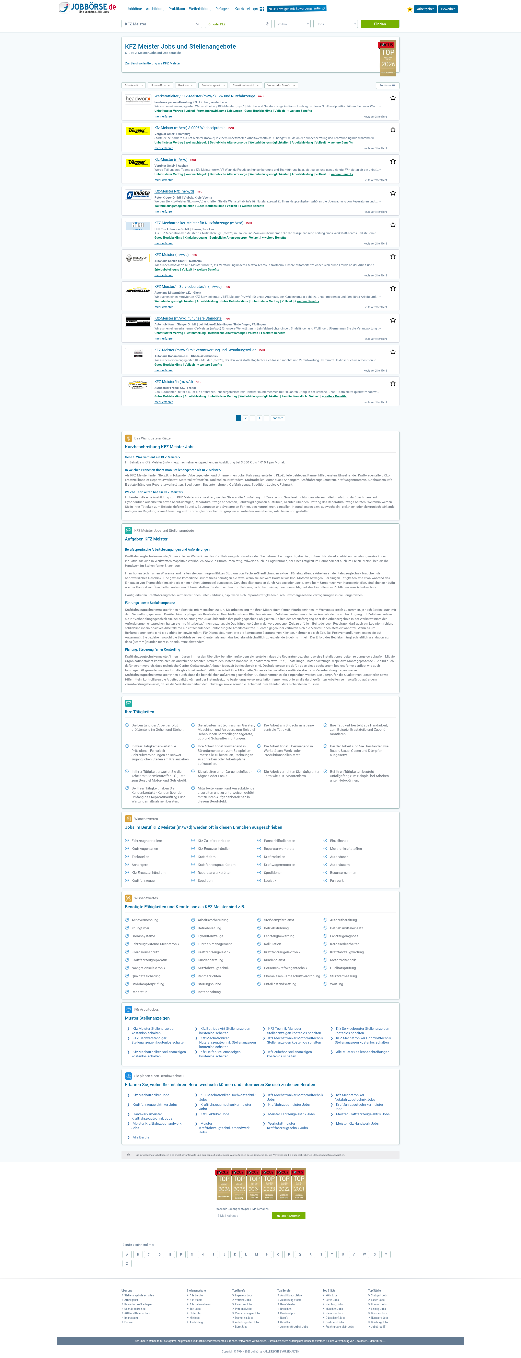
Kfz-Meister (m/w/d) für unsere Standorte (188, 318)
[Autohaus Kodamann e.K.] (138, 353)
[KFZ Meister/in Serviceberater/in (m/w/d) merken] (393, 288)
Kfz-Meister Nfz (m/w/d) (174, 191)
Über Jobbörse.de (135, 1309)
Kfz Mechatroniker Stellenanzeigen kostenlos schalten (158, 1054)
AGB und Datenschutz (137, 1313)
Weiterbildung (200, 8)
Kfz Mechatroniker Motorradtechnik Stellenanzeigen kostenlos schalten (295, 1040)
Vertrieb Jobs (243, 1300)
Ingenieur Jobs (244, 1295)
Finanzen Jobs (243, 1304)
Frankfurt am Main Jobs (340, 1327)
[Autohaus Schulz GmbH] (138, 258)
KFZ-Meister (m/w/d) (171, 254)
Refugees (223, 8)
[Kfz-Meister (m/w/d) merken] (393, 161)
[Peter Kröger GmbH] (138, 194)
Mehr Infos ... (378, 1341)
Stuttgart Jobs (379, 1295)
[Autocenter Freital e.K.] (138, 385)
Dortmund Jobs (335, 1322)
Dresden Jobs (379, 1313)
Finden (380, 23)
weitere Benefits (301, 111)
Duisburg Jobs (379, 1322)
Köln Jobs (331, 1295)
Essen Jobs (378, 1300)
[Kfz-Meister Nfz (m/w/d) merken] (393, 193)
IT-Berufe (195, 1313)
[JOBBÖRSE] (87, 8)
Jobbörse (134, 8)
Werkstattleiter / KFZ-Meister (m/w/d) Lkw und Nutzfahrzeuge (204, 96)
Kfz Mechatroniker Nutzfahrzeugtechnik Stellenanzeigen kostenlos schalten (227, 1042)
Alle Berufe (141, 1137)
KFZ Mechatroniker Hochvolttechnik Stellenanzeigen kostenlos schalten (363, 1040)
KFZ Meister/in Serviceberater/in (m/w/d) (188, 286)
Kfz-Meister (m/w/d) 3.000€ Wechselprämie (189, 128)
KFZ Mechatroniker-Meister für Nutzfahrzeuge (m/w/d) (198, 223)
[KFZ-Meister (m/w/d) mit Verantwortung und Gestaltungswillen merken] (393, 352)
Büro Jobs (241, 1327)
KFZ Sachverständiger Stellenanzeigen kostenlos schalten (158, 1040)
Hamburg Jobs (334, 1304)
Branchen (285, 1309)
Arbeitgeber (425, 9)
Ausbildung (155, 8)
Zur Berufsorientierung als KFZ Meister (152, 63)
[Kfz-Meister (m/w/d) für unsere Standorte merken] (393, 320)
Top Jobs (195, 1309)
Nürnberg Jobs (380, 1318)
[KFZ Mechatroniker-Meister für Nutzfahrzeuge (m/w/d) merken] (393, 225)
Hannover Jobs (335, 1313)
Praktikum (177, 8)
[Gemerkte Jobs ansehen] (410, 10)
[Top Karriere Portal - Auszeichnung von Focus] (260, 1184)
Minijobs (195, 1318)
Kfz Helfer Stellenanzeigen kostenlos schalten (220, 1054)
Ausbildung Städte (290, 1300)
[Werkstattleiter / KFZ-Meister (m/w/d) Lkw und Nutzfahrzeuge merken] (393, 98)
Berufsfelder (287, 1304)
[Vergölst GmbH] (138, 131)
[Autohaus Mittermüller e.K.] (138, 290)
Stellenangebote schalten (139, 1295)
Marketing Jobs (244, 1318)
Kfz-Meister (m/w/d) (170, 159)
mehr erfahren (163, 116)
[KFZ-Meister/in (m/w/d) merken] (393, 384)
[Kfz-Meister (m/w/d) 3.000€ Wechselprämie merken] (393, 130)
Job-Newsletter (290, 1216)
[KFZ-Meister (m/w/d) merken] (393, 256)
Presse (128, 1322)
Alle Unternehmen (200, 1304)
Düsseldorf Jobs (335, 1318)
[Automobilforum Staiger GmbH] (138, 321)
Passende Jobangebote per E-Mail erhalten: (242, 1208)
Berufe (284, 1318)
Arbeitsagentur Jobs (247, 1322)
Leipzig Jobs (378, 1309)
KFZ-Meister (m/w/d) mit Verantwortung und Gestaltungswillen (205, 350)
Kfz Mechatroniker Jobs (151, 1095)
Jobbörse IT (378, 1327)
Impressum (131, 1318)
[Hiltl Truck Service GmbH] (138, 226)
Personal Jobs (243, 1309)
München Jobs (334, 1309)
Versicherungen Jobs (247, 1313)
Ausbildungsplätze (291, 1295)
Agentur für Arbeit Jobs (294, 1327)
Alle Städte (196, 1300)
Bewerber (448, 9)
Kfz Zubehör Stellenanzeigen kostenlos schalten (289, 1054)
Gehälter (285, 1322)
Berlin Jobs (332, 1300)
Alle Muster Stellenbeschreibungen (362, 1052)
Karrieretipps (288, 1313)
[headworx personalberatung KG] (138, 99)
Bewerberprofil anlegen (138, 1304)
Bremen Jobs (379, 1304)
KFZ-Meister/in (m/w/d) (173, 381)
